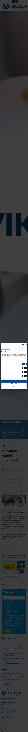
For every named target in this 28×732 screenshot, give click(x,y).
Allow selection (14, 383)
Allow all (14, 380)
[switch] (24, 368)
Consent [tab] (5, 347)
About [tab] (23, 347)
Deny (14, 386)
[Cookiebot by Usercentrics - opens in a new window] (20, 344)
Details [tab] (14, 347)
